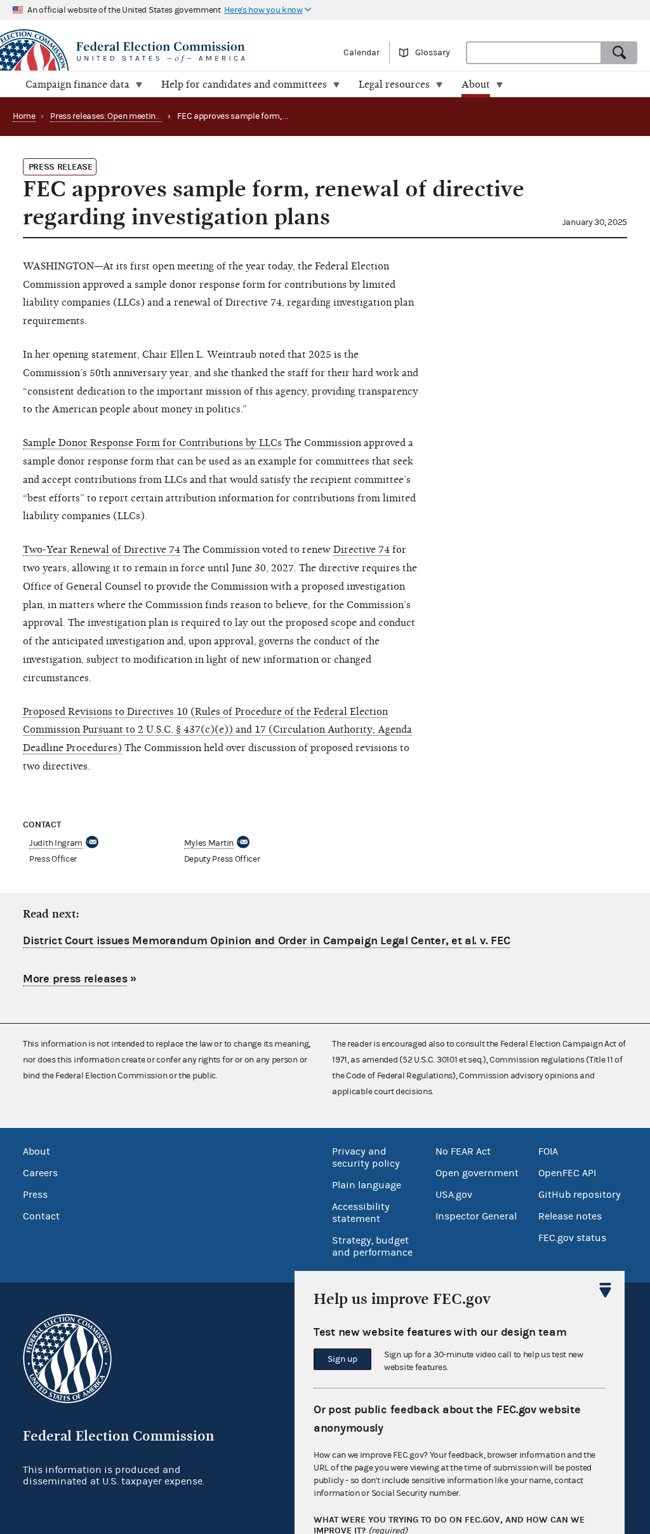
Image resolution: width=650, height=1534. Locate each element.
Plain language (366, 1185)
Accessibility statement (361, 1213)
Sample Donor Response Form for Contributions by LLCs (152, 443)
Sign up (342, 1359)
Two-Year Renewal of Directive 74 (101, 549)
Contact (41, 1216)
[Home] (162, 52)
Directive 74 (361, 549)
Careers (40, 1173)
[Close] (605, 1290)
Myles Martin (209, 843)
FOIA (548, 1151)
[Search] (619, 52)
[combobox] (534, 52)
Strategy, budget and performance (372, 1246)
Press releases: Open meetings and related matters (145, 116)
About (36, 1151)
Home (24, 116)
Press (35, 1194)
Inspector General (476, 1216)
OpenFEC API (567, 1173)
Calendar (361, 53)
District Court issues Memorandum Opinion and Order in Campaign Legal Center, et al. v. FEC (266, 940)
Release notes (570, 1216)
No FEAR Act (463, 1151)
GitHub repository (579, 1194)
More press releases (75, 979)
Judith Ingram (56, 843)
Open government (477, 1173)
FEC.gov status (572, 1238)
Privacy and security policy (366, 1157)
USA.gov (453, 1194)
